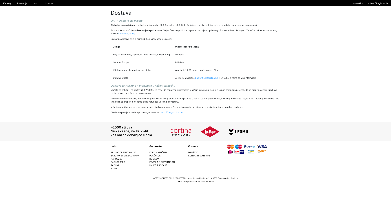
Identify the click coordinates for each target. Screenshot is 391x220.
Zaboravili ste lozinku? (125, 155)
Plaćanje (155, 155)
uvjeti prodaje (158, 165)
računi (115, 165)
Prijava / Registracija (377, 3)
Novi (35, 3)
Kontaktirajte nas (199, 155)
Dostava (154, 159)
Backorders (118, 162)
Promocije (22, 3)
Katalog (7, 3)
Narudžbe (116, 159)
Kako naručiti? (158, 152)
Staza (114, 168)
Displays (48, 3)
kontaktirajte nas (127, 33)
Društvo (193, 152)
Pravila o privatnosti (162, 162)
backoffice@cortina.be (207, 78)
